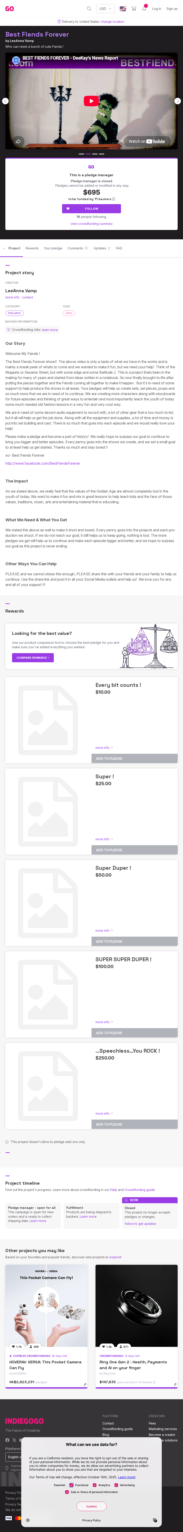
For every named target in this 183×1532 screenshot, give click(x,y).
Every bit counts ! (118, 684)
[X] (14, 1440)
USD (103, 8)
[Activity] (144, 9)
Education (14, 313)
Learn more (37, 1221)
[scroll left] (5, 101)
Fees (152, 1423)
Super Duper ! (113, 867)
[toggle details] (87, 1387)
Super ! (105, 776)
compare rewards (32, 657)
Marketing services (163, 1429)
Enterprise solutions (163, 1440)
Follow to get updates (140, 1224)
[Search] (89, 8)
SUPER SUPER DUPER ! (123, 959)
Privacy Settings (17, 1504)
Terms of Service (18, 1498)
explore (115, 1257)
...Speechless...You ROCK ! (128, 1050)
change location (112, 21)
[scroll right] (177, 101)
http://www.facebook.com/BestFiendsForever (42, 463)
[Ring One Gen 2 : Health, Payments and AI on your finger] (137, 1306)
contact (27, 297)
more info (12, 297)
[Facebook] (7, 1440)
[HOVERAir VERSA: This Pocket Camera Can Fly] (46, 1306)
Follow (91, 208)
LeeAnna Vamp (22, 41)
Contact (108, 1423)
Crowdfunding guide (140, 1190)
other (69, 313)
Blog (105, 1435)
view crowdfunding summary (92, 224)
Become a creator (162, 1435)
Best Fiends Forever (37, 34)
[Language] (123, 8)
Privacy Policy (15, 1493)
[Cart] (134, 9)
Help (113, 1190)
